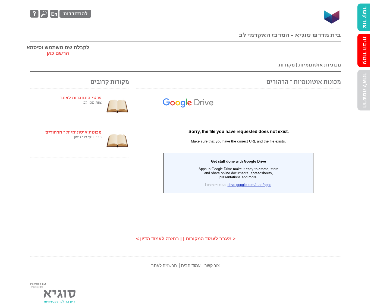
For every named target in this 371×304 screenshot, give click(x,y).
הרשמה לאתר (364, 90)
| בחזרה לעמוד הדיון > (159, 238)
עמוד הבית (364, 50)
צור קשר (364, 17)
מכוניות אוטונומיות (319, 65)
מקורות (286, 65)
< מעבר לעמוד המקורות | (209, 238)
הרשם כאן (58, 53)
